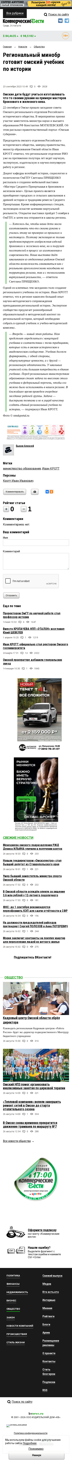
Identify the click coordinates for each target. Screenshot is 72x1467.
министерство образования (22, 468)
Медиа (46, 1283)
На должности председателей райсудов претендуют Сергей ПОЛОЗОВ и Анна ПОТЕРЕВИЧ (35, 924)
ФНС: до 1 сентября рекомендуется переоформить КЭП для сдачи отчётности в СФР (35, 909)
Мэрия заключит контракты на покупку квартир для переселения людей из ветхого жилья (34, 940)
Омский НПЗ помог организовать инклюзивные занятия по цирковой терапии (34, 1086)
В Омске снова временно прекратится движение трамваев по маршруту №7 (30, 1124)
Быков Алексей (25, 445)
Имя (5, 537)
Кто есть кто (50, 1291)
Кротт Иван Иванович (18, 480)
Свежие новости (18, 838)
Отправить (11, 595)
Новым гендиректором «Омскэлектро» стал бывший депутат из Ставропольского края (32, 862)
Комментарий (11, 551)
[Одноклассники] (51, 491)
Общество (13, 977)
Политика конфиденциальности (30, 1433)
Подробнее (30, 1443)
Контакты (48, 1361)
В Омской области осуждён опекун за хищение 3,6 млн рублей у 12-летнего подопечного (34, 893)
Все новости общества (17, 1141)
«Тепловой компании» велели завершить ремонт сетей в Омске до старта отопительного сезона (32, 1105)
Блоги (46, 1324)
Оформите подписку (42, 1230)
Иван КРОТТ (50, 468)
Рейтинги (48, 1316)
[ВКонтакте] (47, 491)
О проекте (48, 1353)
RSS (44, 1390)
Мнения (47, 1308)
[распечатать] (34, 494)
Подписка (48, 1382)
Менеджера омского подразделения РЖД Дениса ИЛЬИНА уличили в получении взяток (32, 846)
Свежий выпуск (52, 1275)
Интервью (48, 1300)
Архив (46, 1332)
